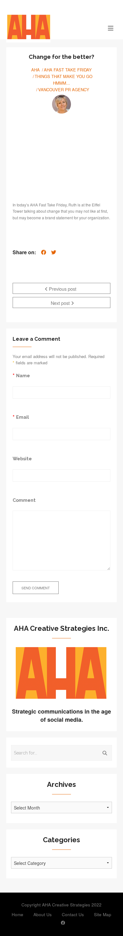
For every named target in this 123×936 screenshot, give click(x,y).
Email (22, 417)
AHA (35, 70)
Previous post (62, 288)
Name (23, 375)
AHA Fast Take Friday (68, 70)
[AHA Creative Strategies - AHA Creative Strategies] (47, 27)
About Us (42, 914)
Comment (24, 500)
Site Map (102, 914)
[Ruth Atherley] (61, 104)
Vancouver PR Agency (63, 89)
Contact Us (73, 914)
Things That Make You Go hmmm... (63, 79)
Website (22, 458)
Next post (61, 303)
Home (17, 914)
